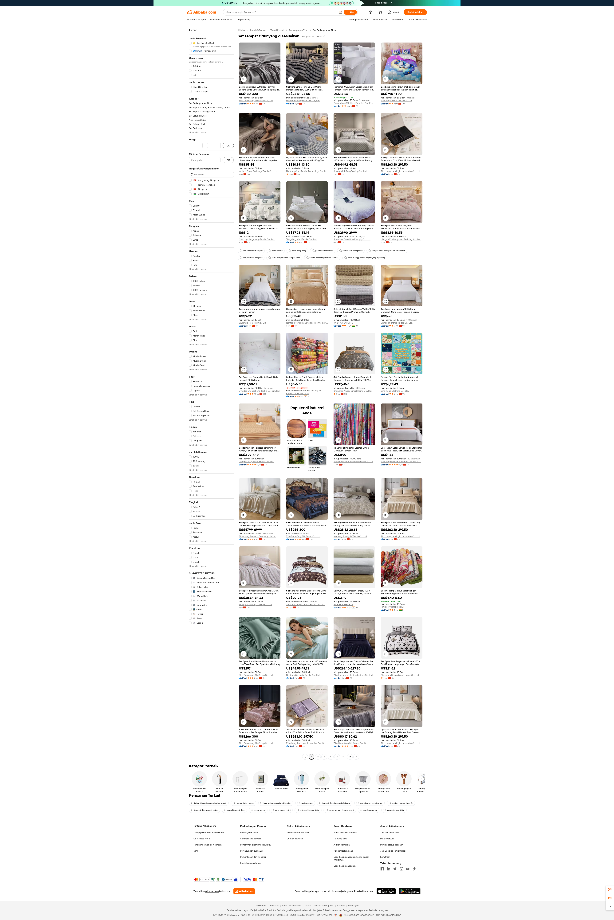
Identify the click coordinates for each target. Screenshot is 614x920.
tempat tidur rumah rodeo (206, 810)
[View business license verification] (335, 915)
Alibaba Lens (212, 891)
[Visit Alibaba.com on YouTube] (408, 869)
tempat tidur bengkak (252, 258)
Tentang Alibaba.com (204, 826)
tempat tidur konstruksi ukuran (336, 803)
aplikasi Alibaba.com (362, 891)
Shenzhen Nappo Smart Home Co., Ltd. (353, 391)
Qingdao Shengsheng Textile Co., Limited (259, 391)
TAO (332, 905)
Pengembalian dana (343, 851)
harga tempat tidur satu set (341, 810)
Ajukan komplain (342, 844)
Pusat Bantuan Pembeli (345, 832)
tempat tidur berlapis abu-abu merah (388, 251)
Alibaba (241, 30)
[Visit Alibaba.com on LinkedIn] (388, 869)
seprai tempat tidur (236, 810)
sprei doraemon (370, 810)
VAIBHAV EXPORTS (343, 322)
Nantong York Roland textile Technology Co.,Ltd (307, 322)
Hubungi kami (340, 838)
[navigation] (211, 394)
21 (350, 757)
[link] (610, 889)
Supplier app (312, 891)
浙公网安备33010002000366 (359, 915)
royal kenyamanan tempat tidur (286, 258)
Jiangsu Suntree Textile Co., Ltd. (397, 322)
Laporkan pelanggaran (345, 866)
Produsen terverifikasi (298, 832)
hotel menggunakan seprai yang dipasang (366, 258)
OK (228, 145)
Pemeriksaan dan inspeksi (253, 857)
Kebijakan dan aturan (250, 863)
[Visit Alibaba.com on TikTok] (414, 869)
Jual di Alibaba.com (389, 832)
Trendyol (341, 905)
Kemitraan (385, 857)
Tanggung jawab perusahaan (207, 844)
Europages (353, 905)
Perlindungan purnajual (251, 851)
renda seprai (259, 810)
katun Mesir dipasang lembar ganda (210, 803)
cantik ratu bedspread (352, 251)
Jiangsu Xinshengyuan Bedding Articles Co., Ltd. (401, 239)
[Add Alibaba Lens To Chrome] (244, 891)
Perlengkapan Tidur (298, 30)
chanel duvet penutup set (371, 803)
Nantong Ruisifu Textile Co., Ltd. (396, 100)
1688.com (274, 905)
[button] (340, 12)
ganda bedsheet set (324, 251)
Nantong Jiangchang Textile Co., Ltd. (257, 239)
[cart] (380, 12)
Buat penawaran (295, 838)
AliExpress (261, 905)
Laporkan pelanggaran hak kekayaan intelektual (351, 858)
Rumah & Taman (258, 30)
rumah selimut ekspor (253, 251)
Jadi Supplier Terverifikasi (392, 851)
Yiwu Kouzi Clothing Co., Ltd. (395, 391)
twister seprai (307, 803)
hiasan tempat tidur (396, 810)
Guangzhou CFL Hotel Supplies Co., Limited (354, 103)
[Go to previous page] (305, 757)
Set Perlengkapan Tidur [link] (324, 30)
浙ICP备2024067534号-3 (388, 915)
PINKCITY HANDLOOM (297, 393)
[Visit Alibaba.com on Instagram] (401, 869)
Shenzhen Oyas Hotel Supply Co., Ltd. (352, 239)
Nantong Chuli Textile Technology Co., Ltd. (307, 171)
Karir (195, 851)
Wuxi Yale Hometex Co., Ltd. (252, 322)
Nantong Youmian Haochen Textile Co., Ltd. (401, 461)
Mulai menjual (387, 838)
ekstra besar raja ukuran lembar (323, 258)
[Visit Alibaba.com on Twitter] (395, 869)
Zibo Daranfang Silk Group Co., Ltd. (256, 100)
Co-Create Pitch (201, 838)
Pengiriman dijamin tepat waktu (255, 844)
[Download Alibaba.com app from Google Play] (410, 891)
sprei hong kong (299, 251)
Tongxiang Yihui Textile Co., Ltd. (301, 239)
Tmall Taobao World (291, 905)
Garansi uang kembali (250, 838)
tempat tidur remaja (245, 803)
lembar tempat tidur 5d (402, 803)
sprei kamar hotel (283, 810)
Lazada (307, 905)
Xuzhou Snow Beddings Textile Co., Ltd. (258, 171)
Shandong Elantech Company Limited (257, 536)
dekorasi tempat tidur (309, 810)
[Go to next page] (356, 757)
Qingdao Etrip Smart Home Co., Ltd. (256, 461)
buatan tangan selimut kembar (277, 803)
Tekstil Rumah (277, 30)
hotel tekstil (277, 251)
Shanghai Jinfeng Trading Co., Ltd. (350, 171)
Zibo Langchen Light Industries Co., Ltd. (400, 171)
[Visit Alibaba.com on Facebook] (382, 869)
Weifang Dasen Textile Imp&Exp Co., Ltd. (353, 461)
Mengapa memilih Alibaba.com (208, 832)
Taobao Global (320, 905)
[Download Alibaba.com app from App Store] (386, 891)
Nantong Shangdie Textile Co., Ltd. (303, 100)
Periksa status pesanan (391, 844)
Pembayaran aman (249, 832)
